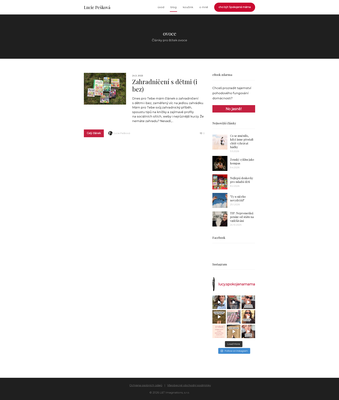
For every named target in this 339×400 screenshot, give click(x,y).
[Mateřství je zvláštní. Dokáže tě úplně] (233, 331)
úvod (160, 7)
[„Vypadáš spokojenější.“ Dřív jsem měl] (248, 302)
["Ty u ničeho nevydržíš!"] (219, 200)
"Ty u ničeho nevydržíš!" (238, 198)
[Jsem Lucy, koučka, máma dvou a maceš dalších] (233, 317)
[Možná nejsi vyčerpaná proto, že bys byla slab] (219, 317)
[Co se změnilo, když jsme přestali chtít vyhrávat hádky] (219, 142)
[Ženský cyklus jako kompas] (219, 163)
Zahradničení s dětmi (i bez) (164, 85)
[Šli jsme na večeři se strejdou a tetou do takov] (219, 302)
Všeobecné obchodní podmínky (189, 385)
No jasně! (234, 109)
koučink (188, 7)
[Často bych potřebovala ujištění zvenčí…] (248, 317)
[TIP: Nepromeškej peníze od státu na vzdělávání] (219, 218)
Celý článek (94, 133)
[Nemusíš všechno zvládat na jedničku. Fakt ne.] (248, 331)
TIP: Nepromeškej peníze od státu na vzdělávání (242, 217)
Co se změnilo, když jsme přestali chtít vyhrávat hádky (241, 141)
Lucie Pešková (97, 7)
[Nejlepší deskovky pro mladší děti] (219, 181)
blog (173, 7)
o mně (203, 7)
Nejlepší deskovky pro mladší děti (241, 180)
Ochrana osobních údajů (145, 385)
